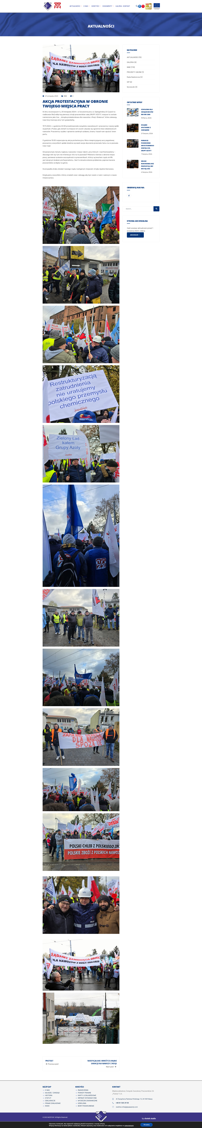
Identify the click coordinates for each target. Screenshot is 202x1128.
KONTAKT (126, 6)
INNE (65, 96)
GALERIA (119, 6)
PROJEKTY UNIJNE (134, 72)
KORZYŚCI (95, 6)
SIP (128, 82)
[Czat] (143, 6)
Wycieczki (131, 87)
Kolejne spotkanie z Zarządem (146, 127)
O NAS (85, 6)
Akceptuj (147, 1125)
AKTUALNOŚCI (75, 6)
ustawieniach (129, 1126)
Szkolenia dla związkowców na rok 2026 (147, 111)
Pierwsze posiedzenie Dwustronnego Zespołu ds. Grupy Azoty (147, 145)
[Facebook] (139, 6)
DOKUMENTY (107, 6)
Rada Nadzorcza (133, 77)
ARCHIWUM (134, 235)
